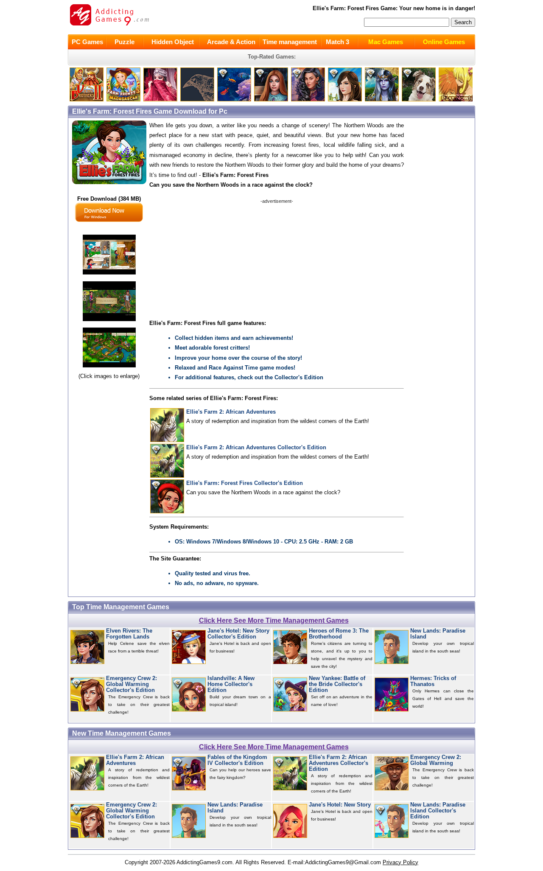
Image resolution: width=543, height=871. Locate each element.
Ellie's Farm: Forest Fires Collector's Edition (244, 483)
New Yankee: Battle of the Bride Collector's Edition (337, 684)
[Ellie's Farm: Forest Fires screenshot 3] (109, 367)
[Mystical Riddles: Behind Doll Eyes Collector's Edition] (271, 99)
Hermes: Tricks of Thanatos (433, 681)
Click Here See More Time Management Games (274, 620)
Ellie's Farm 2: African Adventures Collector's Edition (256, 447)
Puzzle (124, 41)
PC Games (87, 41)
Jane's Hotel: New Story (340, 805)
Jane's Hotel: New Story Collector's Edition (238, 634)
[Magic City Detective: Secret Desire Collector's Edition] (308, 99)
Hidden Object (172, 41)
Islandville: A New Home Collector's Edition (231, 684)
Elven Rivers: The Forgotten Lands (129, 634)
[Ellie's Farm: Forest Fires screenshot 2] (109, 321)
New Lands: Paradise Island (437, 634)
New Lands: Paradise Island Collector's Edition (437, 811)
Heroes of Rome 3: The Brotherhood (339, 634)
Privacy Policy (400, 862)
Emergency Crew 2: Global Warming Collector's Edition (131, 684)
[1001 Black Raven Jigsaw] (197, 99)
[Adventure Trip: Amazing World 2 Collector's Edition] (234, 99)
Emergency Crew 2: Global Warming (435, 760)
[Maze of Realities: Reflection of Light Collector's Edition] (382, 99)
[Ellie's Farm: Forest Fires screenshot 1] (109, 275)
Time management (290, 41)
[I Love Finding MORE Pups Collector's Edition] (419, 99)
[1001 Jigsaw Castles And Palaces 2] (160, 99)
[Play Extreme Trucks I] (123, 99)
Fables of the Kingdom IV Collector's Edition (237, 760)
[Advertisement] (276, 257)
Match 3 (337, 41)
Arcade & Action (231, 41)
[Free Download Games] (456, 99)
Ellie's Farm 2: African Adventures (231, 412)
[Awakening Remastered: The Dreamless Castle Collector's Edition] (345, 99)
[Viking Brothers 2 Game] (87, 99)
